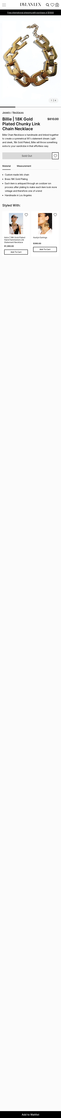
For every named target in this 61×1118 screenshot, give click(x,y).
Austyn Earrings (40, 237)
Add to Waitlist (30, 1114)
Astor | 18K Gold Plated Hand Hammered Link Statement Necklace (14, 239)
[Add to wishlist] (55, 155)
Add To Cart (16, 252)
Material (6, 166)
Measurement (24, 166)
